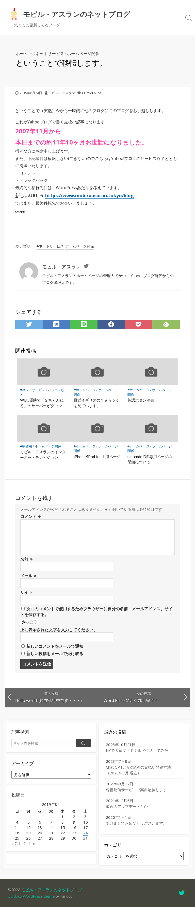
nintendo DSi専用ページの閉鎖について (149, 459)
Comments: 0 (92, 92)
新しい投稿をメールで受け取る (54, 653)
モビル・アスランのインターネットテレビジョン (43, 454)
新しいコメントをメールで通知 (54, 646)
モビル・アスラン (61, 92)
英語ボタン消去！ (142, 400)
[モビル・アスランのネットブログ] (14, 14)
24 (85, 832)
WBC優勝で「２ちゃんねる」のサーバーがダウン (41, 403)
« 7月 (16, 843)
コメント (30, 516)
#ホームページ (84, 390)
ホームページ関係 (83, 53)
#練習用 (26, 446)
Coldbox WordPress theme (31, 896)
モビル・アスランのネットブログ (51, 889)
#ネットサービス (48, 53)
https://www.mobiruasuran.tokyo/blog (89, 195)
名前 (26, 559)
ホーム (22, 53)
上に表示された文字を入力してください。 (59, 629)
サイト (26, 592)
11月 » (29, 843)
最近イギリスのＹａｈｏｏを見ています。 (96, 403)
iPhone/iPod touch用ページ (97, 456)
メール (28, 575)
